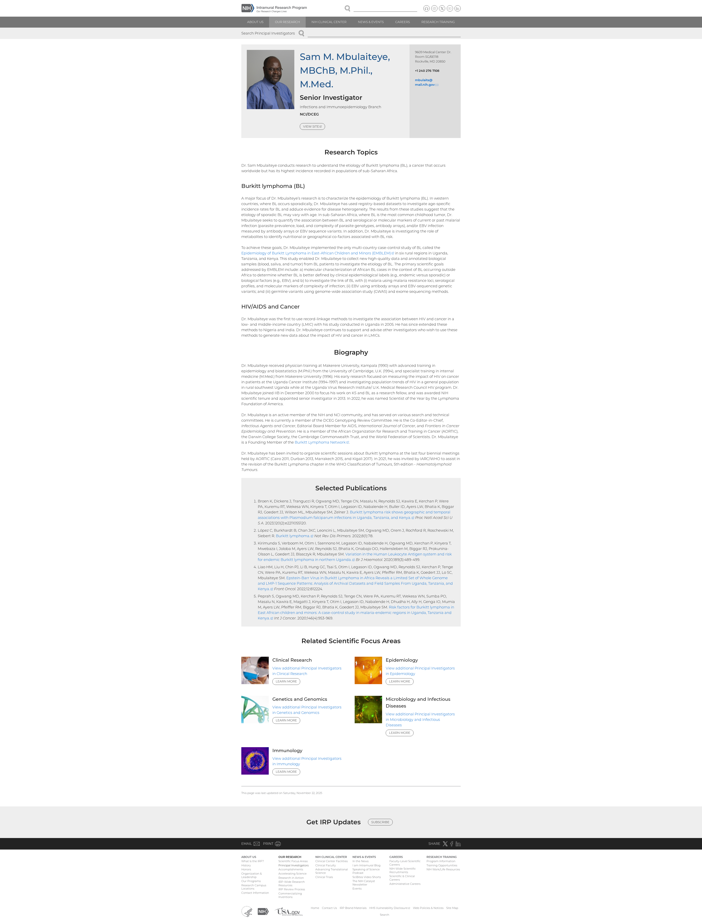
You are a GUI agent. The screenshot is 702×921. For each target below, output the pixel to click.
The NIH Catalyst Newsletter (363, 882)
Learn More (286, 681)
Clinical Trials (324, 877)
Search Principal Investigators (268, 33)
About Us (255, 22)
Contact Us (329, 908)
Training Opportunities (442, 865)
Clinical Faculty (325, 865)
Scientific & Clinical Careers (402, 877)
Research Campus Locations (253, 887)
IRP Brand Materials (353, 908)
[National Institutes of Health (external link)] (263, 911)
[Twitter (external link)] (442, 8)
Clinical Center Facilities (331, 861)
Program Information (441, 861)
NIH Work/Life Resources (443, 869)
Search (384, 914)
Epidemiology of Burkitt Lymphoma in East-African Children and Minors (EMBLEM (317, 253)
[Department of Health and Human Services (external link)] (246, 911)
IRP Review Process (291, 889)
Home (315, 908)
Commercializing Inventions (290, 895)
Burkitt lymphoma (294, 536)
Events (357, 888)
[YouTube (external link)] (450, 8)
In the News (360, 861)
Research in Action (291, 878)
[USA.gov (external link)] (288, 911)
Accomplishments (290, 869)
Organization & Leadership (251, 875)
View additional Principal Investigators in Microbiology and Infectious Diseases (420, 719)
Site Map (452, 908)
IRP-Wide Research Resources (291, 883)
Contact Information (255, 892)
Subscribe (380, 822)
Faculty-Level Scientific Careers (404, 862)
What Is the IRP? (252, 861)
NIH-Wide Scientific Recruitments (402, 870)
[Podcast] (426, 8)
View (314, 127)
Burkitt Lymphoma (322, 442)
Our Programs (251, 881)
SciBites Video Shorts (366, 877)
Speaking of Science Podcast (366, 871)
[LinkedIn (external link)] (457, 8)
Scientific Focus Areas (293, 861)
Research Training (438, 22)
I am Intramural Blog (366, 865)
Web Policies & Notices (428, 908)
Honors (246, 869)
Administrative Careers (404, 884)
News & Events (371, 22)
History (246, 865)
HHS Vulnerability (389, 908)
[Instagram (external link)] (434, 8)
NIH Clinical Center (329, 22)
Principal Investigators (293, 865)
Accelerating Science (292, 873)
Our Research (287, 22)
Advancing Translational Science (331, 871)
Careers (402, 22)
